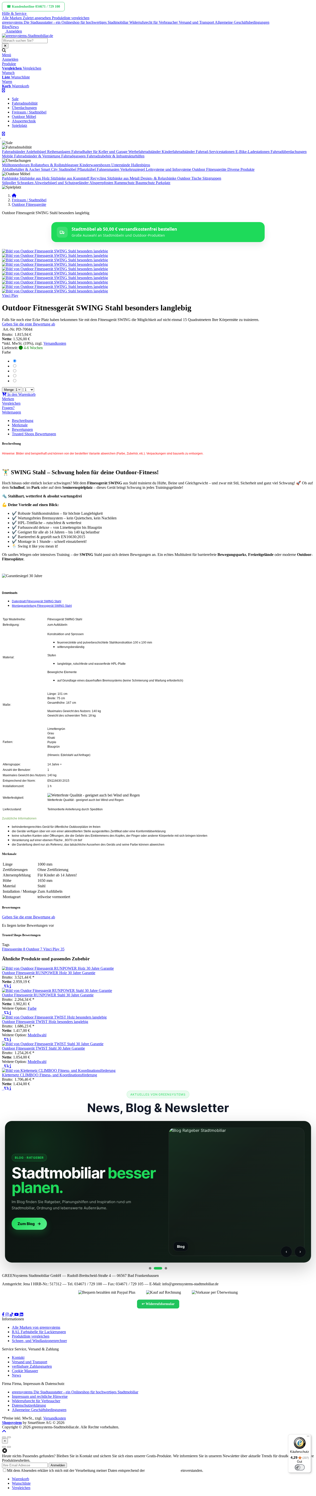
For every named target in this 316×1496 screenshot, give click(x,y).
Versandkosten (54, 343)
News (14, 27)
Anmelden (58, 1465)
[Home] (14, 195)
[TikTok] (12, 1314)
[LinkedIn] (21, 1314)
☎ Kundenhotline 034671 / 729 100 (33, 6)
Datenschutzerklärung (163, 1470)
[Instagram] (7, 1314)
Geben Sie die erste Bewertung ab (28, 324)
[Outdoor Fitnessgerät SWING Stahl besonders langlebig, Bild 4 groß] (55, 264)
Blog (6, 27)
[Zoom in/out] (4, 1437)
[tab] (20, 1479)
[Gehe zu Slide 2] (158, 1268)
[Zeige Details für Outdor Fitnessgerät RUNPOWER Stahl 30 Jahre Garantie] (57, 990)
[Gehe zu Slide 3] (166, 1268)
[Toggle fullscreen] (9, 1437)
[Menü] (308, 1437)
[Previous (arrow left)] (4, 1447)
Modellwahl (37, 1035)
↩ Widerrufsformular (158, 1304)
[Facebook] (3, 1314)
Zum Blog (26, 1223)
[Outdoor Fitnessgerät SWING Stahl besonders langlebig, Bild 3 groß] (55, 260)
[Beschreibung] (10, 986)
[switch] (300, 1467)
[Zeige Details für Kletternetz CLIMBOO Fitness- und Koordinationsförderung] (59, 1070)
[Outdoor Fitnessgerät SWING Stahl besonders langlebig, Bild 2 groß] (55, 255)
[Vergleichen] (7, 986)
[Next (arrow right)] (9, 1447)
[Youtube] (17, 1314)
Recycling (98, 178)
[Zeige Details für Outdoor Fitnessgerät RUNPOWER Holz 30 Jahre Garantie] (58, 968)
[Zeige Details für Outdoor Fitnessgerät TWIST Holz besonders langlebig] (54, 1017)
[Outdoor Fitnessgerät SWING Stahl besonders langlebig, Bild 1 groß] (55, 251)
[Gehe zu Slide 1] (150, 1268)
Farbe (6, 352)
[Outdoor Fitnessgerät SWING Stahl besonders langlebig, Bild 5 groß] (55, 269)
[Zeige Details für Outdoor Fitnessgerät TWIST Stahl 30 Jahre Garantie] (52, 1044)
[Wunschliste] (3, 986)
